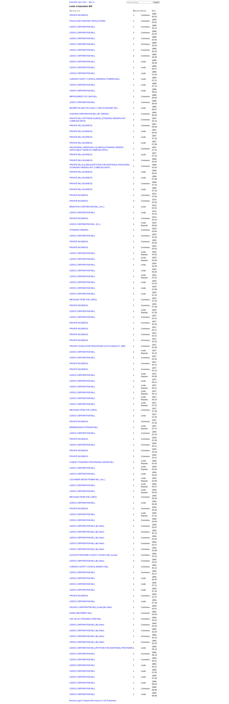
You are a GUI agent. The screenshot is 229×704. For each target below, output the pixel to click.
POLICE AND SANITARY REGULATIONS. (88, 21)
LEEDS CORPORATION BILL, (83, 317)
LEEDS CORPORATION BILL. (83, 27)
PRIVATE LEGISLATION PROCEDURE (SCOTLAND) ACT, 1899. (98, 346)
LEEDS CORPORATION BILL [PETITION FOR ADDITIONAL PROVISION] (101, 648)
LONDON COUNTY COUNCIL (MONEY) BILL (89, 567)
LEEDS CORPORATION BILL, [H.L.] (85, 224)
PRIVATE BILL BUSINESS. (81, 126)
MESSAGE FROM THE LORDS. (83, 300)
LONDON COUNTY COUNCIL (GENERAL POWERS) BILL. (95, 79)
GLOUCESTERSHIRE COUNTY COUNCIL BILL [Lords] (93, 555)
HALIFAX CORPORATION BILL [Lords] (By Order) (91, 607)
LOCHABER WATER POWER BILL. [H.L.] (87, 480)
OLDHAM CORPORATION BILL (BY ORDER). (89, 114)
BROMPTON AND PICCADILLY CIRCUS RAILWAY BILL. (94, 108)
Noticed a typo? (75, 701)
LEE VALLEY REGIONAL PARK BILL (85, 619)
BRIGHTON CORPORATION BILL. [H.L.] (87, 207)
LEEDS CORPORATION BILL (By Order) (87, 526)
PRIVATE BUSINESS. (79, 15)
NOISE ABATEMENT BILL (81, 613)
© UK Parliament (109, 701)
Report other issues (92, 701)
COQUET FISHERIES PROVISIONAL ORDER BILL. (92, 462)
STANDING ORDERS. (79, 230)
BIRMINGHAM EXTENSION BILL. (84, 427)
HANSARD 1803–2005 (77, 2)
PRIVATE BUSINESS (79, 596)
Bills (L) (91, 2)
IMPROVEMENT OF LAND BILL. (84, 96)
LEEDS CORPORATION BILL (82, 520)
